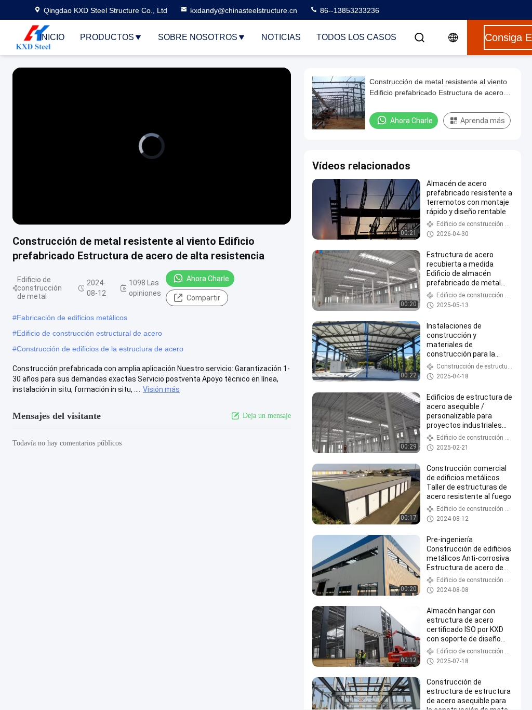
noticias (281, 37)
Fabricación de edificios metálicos (72, 317)
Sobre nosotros (197, 37)
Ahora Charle (208, 278)
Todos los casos (356, 37)
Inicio (51, 37)
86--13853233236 (348, 10)
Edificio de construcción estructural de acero (89, 333)
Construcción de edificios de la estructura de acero (100, 349)
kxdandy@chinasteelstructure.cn (243, 10)
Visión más (161, 389)
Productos (107, 37)
